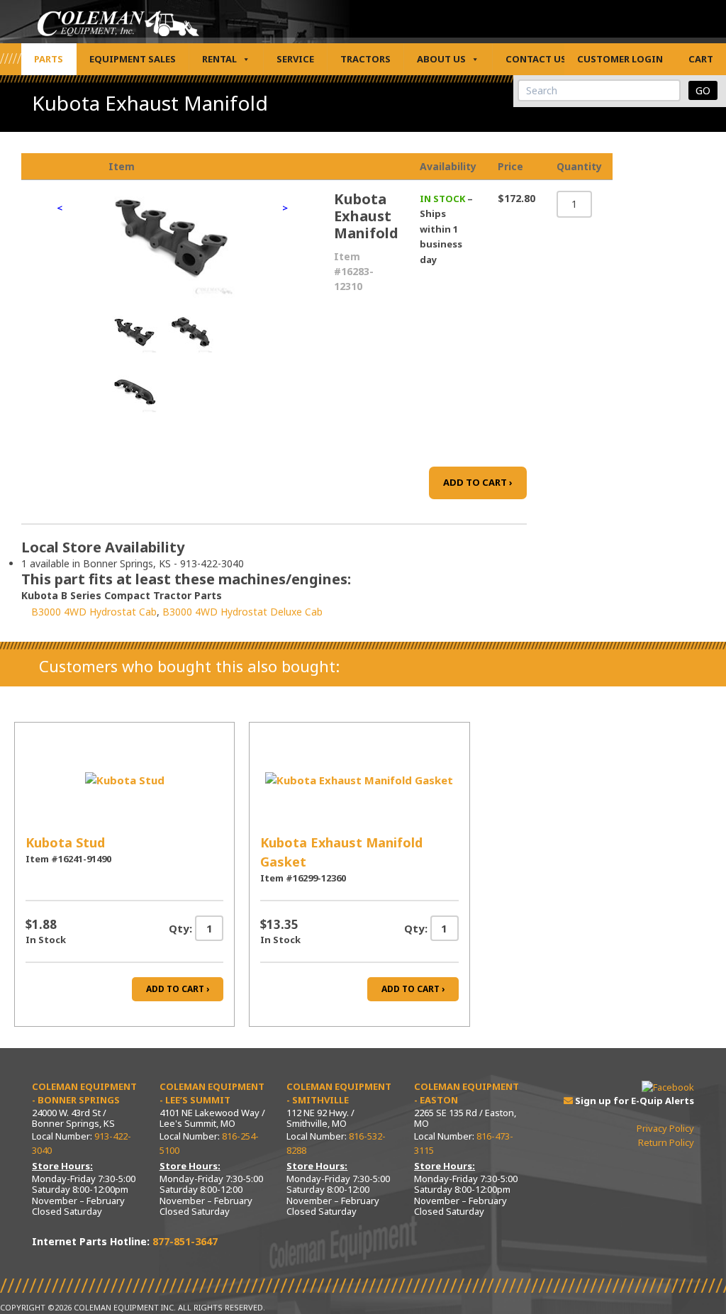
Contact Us (536, 58)
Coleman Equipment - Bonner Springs (84, 1093)
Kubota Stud (65, 842)
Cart (700, 58)
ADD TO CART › (478, 482)
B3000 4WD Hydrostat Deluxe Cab (242, 611)
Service (295, 58)
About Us (441, 58)
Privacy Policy (665, 1128)
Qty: (180, 928)
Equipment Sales (132, 58)
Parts (48, 58)
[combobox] (599, 90)
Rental (219, 58)
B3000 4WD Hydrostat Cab (94, 611)
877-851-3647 (185, 1241)
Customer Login (620, 58)
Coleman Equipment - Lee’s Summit (212, 1093)
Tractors (365, 58)
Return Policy (666, 1142)
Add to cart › (177, 989)
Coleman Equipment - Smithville (338, 1093)
